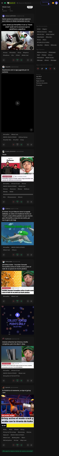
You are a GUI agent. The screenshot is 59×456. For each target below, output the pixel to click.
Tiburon (15, 250)
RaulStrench (8, 339)
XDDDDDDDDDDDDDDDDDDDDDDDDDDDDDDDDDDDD (18, 194)
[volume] (31, 48)
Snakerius (7, 208)
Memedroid (41, 57)
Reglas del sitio (40, 81)
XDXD (11, 191)
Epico (23, 437)
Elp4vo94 (7, 387)
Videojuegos (53, 52)
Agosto (45, 29)
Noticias (29, 432)
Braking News (16, 437)
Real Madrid (41, 37)
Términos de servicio (41, 83)
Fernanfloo (13, 52)
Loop (22, 139)
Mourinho (49, 37)
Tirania (16, 429)
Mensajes (40, 60)
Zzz (13, 55)
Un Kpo (16, 440)
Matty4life (7, 67)
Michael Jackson (8, 440)
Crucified (16, 139)
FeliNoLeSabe (8, 261)
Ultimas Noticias (23, 137)
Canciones (13, 189)
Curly (19, 52)
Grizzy (22, 429)
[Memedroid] (5, 3)
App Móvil (39, 76)
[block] (31, 60)
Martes (47, 45)
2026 (39, 29)
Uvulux (5, 52)
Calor (51, 31)
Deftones (27, 189)
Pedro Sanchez (50, 34)
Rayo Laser (23, 440)
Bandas (6, 191)
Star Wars (40, 45)
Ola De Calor (41, 34)
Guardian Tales (7, 139)
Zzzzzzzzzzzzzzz (12, 197)
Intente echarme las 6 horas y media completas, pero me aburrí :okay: (15, 343)
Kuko (11, 429)
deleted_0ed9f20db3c (10, 16)
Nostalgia (54, 60)
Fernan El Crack (16, 183)
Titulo (4, 154)
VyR (39, 55)
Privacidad (39, 85)
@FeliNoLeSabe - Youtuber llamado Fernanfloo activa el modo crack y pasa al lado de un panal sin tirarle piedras (16, 267)
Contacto (38, 78)
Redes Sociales (50, 57)
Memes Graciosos (42, 31)
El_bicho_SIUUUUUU (10, 151)
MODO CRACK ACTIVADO (10, 137)
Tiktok (18, 55)
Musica (20, 189)
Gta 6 (44, 39)
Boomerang (21, 432)
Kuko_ (5, 429)
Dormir (20, 197)
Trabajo (44, 55)
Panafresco (6, 55)
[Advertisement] (47, 14)
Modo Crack (25, 55)
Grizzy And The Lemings (10, 432)
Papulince (26, 52)
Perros (50, 55)
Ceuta (39, 39)
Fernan (24, 183)
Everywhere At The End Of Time (12, 376)
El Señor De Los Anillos (43, 42)
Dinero (47, 60)
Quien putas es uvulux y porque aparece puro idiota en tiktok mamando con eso (16, 20)
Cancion (6, 189)
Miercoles (54, 45)
